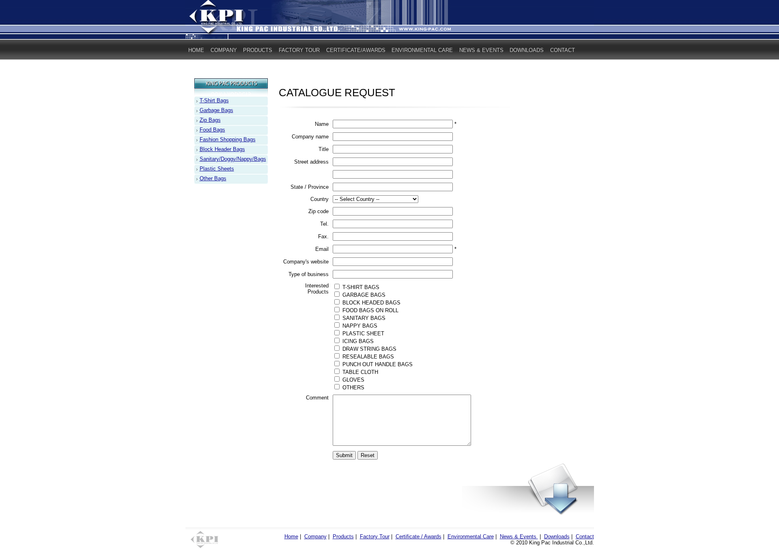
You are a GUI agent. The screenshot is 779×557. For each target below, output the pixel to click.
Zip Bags (210, 120)
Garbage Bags (216, 110)
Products (343, 536)
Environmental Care (471, 536)
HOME (196, 50)
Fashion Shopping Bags (228, 139)
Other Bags (213, 178)
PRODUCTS (257, 50)
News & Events (519, 536)
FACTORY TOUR (299, 50)
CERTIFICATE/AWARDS (355, 50)
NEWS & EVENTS (481, 50)
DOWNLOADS (527, 50)
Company (315, 536)
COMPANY (224, 50)
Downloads (557, 536)
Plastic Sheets (217, 169)
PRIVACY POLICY (210, 65)
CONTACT (562, 50)
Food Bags (212, 130)
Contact (585, 536)
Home (291, 536)
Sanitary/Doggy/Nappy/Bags (233, 159)
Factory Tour (375, 536)
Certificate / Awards (418, 536)
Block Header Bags (222, 149)
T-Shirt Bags (214, 100)
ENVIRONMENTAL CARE (422, 50)
